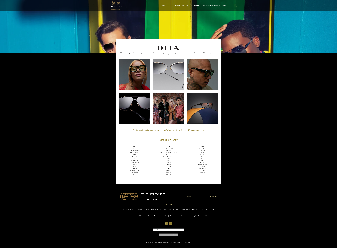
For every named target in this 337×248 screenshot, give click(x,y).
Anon (134, 154)
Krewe (168, 160)
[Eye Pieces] (116, 5)
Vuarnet (202, 172)
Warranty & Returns (195, 216)
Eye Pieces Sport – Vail (158, 209)
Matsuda (168, 164)
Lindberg (168, 162)
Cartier (135, 166)
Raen (202, 156)
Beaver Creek (185, 209)
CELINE (135, 168)
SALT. (202, 160)
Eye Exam (133, 216)
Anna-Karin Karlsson (134, 150)
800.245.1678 (213, 196)
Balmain (134, 158)
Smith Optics (202, 162)
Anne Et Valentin (134, 152)
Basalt (212, 209)
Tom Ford (202, 170)
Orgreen (202, 150)
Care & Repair (182, 216)
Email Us (188, 196)
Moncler (168, 170)
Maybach (168, 168)
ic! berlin (168, 154)
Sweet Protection (202, 164)
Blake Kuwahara (134, 162)
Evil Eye (168, 150)
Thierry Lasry (202, 166)
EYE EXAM (177, 5)
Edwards (195, 209)
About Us (164, 216)
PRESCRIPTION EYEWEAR (210, 5)
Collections (142, 216)
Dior (134, 174)
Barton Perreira (134, 160)
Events (156, 216)
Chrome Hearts (134, 170)
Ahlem (134, 148)
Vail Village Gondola (143, 209)
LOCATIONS (165, 5)
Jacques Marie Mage (168, 156)
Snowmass (204, 209)
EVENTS (185, 5)
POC (202, 152)
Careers (172, 216)
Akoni (134, 146)
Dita (168, 146)
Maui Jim (168, 166)
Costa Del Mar (134, 172)
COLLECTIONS (194, 5)
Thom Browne (202, 168)
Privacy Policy (187, 242)
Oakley (202, 146)
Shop (150, 216)
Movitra (168, 174)
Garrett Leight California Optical (168, 152)
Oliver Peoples (202, 148)
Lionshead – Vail (173, 209)
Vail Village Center (128, 209)
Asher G (134, 156)
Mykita (168, 176)
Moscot (168, 172)
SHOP (224, 5)
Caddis (135, 164)
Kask (168, 158)
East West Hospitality (176, 242)
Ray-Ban (202, 154)
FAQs (205, 216)
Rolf (202, 158)
